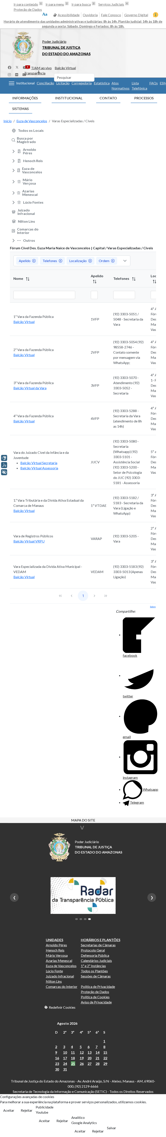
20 (89, 1058)
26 (82, 1063)
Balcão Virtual (65, 68)
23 (57, 1063)
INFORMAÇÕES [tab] (25, 98)
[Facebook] (9, 67)
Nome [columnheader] (18, 278)
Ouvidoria (90, 15)
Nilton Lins (54, 981)
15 (105, 1052)
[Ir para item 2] (81, 919)
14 (97, 1052)
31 (65, 1069)
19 (82, 1058)
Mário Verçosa (57, 955)
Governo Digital (136, 15)
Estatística (102, 83)
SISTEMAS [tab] (20, 108)
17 (65, 1058)
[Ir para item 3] (85, 919)
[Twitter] (17, 67)
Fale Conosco (111, 15)
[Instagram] (9, 74)
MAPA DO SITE (83, 820)
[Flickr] (16, 74)
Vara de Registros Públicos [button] (33, 536)
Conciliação (45, 83)
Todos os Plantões (94, 971)
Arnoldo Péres (56, 945)
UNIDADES (54, 940)
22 (105, 1058)
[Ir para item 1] (76, 919)
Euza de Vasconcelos (61, 966)
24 (65, 1063)
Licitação (63, 83)
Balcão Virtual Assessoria (39, 468)
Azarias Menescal (59, 960)
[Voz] (4, 465)
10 (65, 1052)
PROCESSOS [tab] (144, 98)
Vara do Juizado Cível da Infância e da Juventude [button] (41, 455)
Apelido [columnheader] (97, 276)
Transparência (34, 73)
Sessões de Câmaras (96, 976)
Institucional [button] (25, 83)
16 (57, 1058)
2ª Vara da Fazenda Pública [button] (33, 350)
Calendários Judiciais (96, 960)
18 (73, 1058)
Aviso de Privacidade (96, 1002)
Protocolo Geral (93, 950)
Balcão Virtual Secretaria (38, 463)
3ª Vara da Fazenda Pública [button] (33, 383)
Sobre (153, 606)
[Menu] (11, 83)
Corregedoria (82, 83)
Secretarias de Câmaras (98, 945)
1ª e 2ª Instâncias (93, 966)
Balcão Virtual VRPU (29, 541)
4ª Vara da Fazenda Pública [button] (33, 416)
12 (82, 1052)
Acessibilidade (69, 15)
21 (97, 1058)
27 (89, 1063)
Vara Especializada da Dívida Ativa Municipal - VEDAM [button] (47, 569)
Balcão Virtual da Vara (29, 388)
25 (73, 1063)
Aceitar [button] (8, 1110)
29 (105, 1063)
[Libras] (4, 458)
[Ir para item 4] (89, 919)
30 (57, 1069)
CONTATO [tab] (108, 98)
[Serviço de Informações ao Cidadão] (155, 14)
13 (89, 1052)
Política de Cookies (95, 997)
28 (97, 1063)
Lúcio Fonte (54, 971)
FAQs (153, 83)
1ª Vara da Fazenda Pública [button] (33, 316)
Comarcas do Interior (61, 986)
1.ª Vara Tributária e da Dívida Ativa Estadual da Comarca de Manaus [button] (48, 502)
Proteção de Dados (28, 9)
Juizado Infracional (60, 976)
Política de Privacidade (98, 986)
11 (73, 1052)
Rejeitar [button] (26, 1110)
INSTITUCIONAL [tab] (68, 98)
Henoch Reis (55, 950)
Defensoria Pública (95, 955)
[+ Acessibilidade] (4, 472)
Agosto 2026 (67, 1023)
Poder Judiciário (54, 41)
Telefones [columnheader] (121, 278)
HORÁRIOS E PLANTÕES (100, 940)
